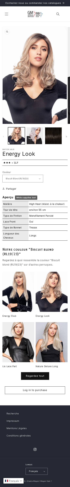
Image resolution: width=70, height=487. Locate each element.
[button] (6, 14)
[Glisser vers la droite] (66, 136)
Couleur (6, 172)
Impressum (13, 420)
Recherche (13, 413)
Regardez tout (35, 375)
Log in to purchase (35, 390)
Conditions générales (19, 435)
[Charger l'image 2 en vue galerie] (35, 135)
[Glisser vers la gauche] (3, 136)
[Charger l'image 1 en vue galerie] (16, 135)
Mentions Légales (17, 428)
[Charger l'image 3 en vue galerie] (53, 135)
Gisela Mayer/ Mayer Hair (39, 481)
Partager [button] (11, 188)
